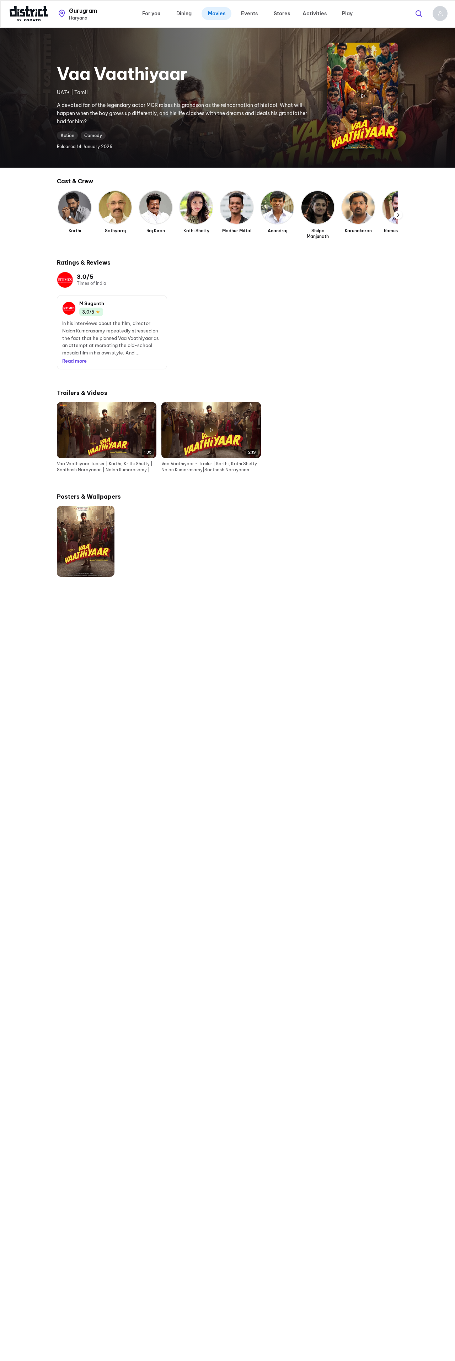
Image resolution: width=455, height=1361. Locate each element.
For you (151, 13)
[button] (440, 13)
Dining (184, 13)
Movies (216, 13)
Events (249, 13)
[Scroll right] (398, 215)
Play (347, 13)
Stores (282, 13)
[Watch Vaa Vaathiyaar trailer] (362, 96)
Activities (315, 13)
